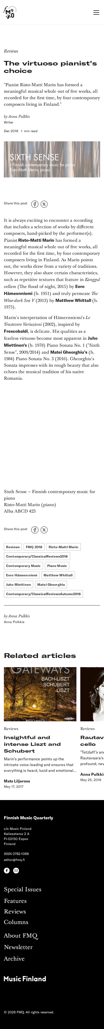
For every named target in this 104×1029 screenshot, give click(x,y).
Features (15, 901)
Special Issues (22, 889)
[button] (95, 12)
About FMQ (20, 935)
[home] (9, 12)
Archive (14, 959)
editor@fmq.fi (14, 860)
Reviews (15, 911)
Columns (16, 922)
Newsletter (18, 947)
